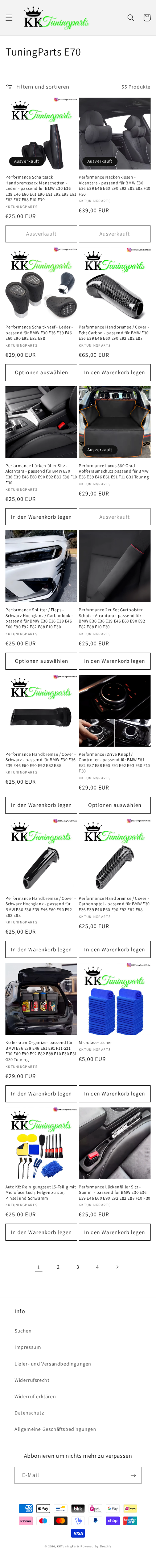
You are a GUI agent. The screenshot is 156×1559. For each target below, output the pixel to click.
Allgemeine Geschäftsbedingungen (56, 1429)
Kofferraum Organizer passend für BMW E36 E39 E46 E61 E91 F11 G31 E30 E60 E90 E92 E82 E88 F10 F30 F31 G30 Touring (41, 1051)
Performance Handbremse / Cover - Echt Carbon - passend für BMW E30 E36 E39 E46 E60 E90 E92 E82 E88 (114, 332)
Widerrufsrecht (32, 1380)
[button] (9, 18)
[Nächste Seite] (117, 1267)
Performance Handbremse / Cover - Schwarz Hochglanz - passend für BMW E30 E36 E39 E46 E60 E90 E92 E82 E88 (40, 906)
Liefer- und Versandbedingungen (53, 1363)
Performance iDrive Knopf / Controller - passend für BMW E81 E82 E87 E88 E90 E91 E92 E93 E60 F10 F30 (114, 762)
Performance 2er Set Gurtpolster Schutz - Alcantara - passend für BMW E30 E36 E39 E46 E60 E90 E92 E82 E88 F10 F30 (112, 618)
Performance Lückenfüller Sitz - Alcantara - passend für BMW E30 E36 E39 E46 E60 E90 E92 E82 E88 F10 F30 (41, 474)
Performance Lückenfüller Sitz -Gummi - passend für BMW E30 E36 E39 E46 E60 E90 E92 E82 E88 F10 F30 (115, 1192)
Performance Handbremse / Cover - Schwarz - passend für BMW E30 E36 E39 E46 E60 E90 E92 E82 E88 (40, 759)
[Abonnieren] (133, 1475)
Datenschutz (29, 1412)
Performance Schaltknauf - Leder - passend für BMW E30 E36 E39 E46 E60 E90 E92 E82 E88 (39, 332)
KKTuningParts (68, 1546)
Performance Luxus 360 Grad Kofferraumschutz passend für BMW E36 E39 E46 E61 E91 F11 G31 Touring (114, 471)
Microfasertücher (95, 1042)
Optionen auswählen (41, 372)
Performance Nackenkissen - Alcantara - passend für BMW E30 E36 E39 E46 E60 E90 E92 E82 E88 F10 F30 (115, 185)
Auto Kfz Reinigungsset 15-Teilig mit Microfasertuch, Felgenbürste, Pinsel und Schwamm (40, 1192)
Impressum (28, 1347)
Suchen (23, 1330)
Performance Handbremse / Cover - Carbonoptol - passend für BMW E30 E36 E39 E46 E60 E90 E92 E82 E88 (114, 903)
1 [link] (38, 1267)
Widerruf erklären (35, 1396)
